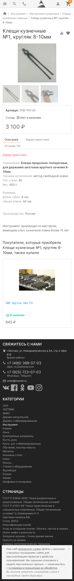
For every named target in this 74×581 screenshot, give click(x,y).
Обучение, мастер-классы (19, 447)
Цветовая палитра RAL (17, 517)
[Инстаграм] (39, 387)
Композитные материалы (18, 436)
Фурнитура (9, 470)
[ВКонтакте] (6, 387)
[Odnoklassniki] (22, 387)
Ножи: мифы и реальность (19, 532)
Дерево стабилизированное (20, 420)
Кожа (6, 432)
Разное (7, 474)
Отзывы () (12, 146)
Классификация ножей (17, 524)
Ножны (7, 462)
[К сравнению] (61, 33)
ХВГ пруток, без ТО (19, 303)
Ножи (6, 458)
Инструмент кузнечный (44, 13)
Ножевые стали (12, 455)
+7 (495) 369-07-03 (24, 363)
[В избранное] (68, 33)
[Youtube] (30, 387)
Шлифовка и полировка (17, 481)
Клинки (7, 428)
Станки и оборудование (17, 466)
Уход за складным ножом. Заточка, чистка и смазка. (36, 528)
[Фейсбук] (14, 387)
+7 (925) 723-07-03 (24, 372)
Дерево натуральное (15, 416)
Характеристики (37, 139)
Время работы (16, 357)
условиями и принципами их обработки (32, 567)
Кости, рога (10, 439)
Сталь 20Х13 (10, 520)
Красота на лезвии (14, 540)
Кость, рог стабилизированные (22, 443)
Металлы (8, 451)
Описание (11, 139)
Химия (7, 477)
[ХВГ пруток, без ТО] (37, 280)
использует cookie (29, 548)
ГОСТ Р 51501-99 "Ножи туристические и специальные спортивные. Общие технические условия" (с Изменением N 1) (32, 509)
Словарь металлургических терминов (26, 543)
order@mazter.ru (17, 380)
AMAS (6, 413)
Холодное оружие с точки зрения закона (28, 536)
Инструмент (18, 13)
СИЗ (5, 405)
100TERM (8, 409)
